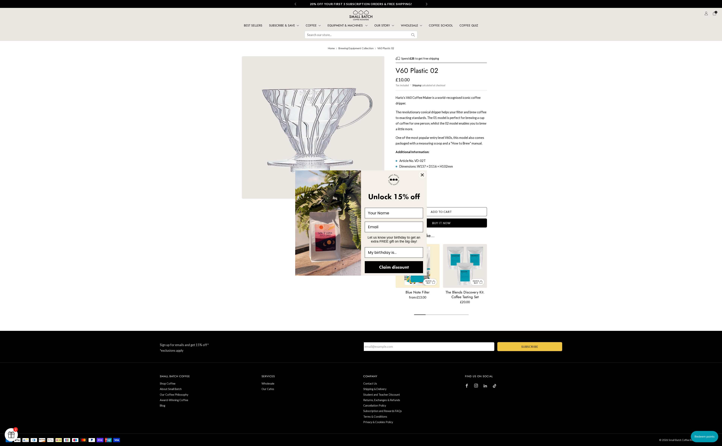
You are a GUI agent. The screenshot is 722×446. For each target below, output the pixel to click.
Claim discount (394, 267)
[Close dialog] (422, 175)
